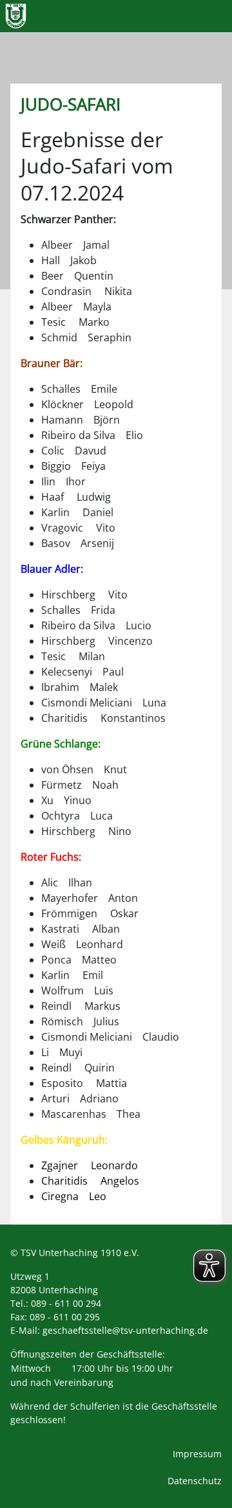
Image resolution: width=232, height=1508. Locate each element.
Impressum (197, 1454)
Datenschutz (195, 1481)
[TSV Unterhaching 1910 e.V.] (15, 16)
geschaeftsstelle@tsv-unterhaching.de (125, 1330)
